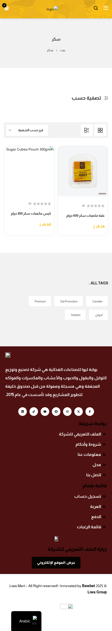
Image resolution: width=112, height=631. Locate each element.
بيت (62, 50)
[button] (100, 227)
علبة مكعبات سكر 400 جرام (85, 215)
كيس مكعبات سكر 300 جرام (31, 213)
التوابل (99, 315)
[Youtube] (45, 411)
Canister (97, 301)
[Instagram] (67, 411)
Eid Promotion (69, 301)
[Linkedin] (22, 411)
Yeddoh (75, 315)
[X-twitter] (78, 411)
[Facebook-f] (89, 411)
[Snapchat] (56, 411)
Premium (40, 301)
